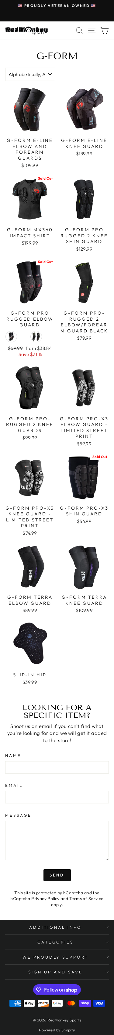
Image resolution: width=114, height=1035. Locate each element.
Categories (55, 942)
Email (14, 785)
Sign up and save (55, 971)
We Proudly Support (55, 957)
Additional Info (55, 927)
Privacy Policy (45, 898)
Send (57, 875)
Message (18, 815)
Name (13, 755)
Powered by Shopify (57, 1029)
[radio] (11, 336)
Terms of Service (86, 898)
